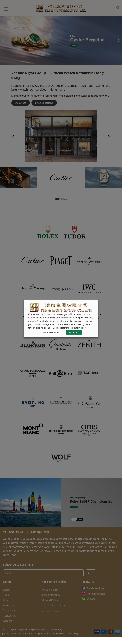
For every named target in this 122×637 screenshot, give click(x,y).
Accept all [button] (73, 332)
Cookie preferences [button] (50, 332)
